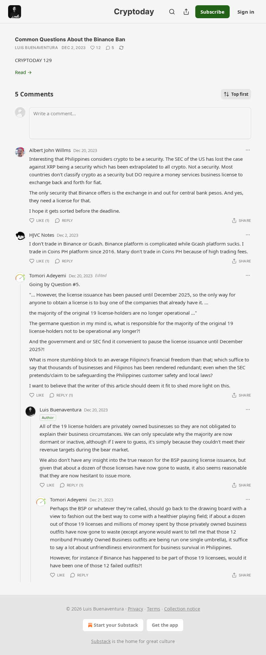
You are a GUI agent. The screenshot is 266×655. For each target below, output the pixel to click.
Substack (101, 641)
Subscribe (212, 11)
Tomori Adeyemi (47, 275)
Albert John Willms (50, 150)
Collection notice (182, 609)
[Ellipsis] (248, 150)
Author (48, 417)
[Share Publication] (186, 11)
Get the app (165, 625)
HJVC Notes (41, 235)
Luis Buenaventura (36, 47)
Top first (239, 94)
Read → (23, 72)
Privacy (135, 609)
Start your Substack (116, 625)
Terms (153, 609)
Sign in (245, 11)
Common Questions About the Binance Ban (70, 39)
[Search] (171, 11)
